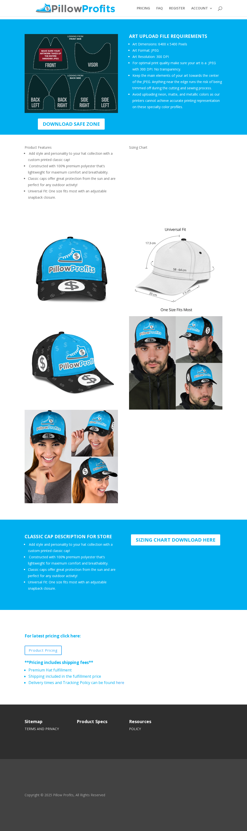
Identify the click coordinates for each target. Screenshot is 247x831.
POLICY (135, 728)
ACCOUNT (199, 8)
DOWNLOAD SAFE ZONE (71, 124)
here (120, 682)
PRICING (143, 8)
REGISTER (177, 8)
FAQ (159, 8)
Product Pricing (43, 650)
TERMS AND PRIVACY (42, 728)
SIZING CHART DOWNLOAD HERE (175, 540)
